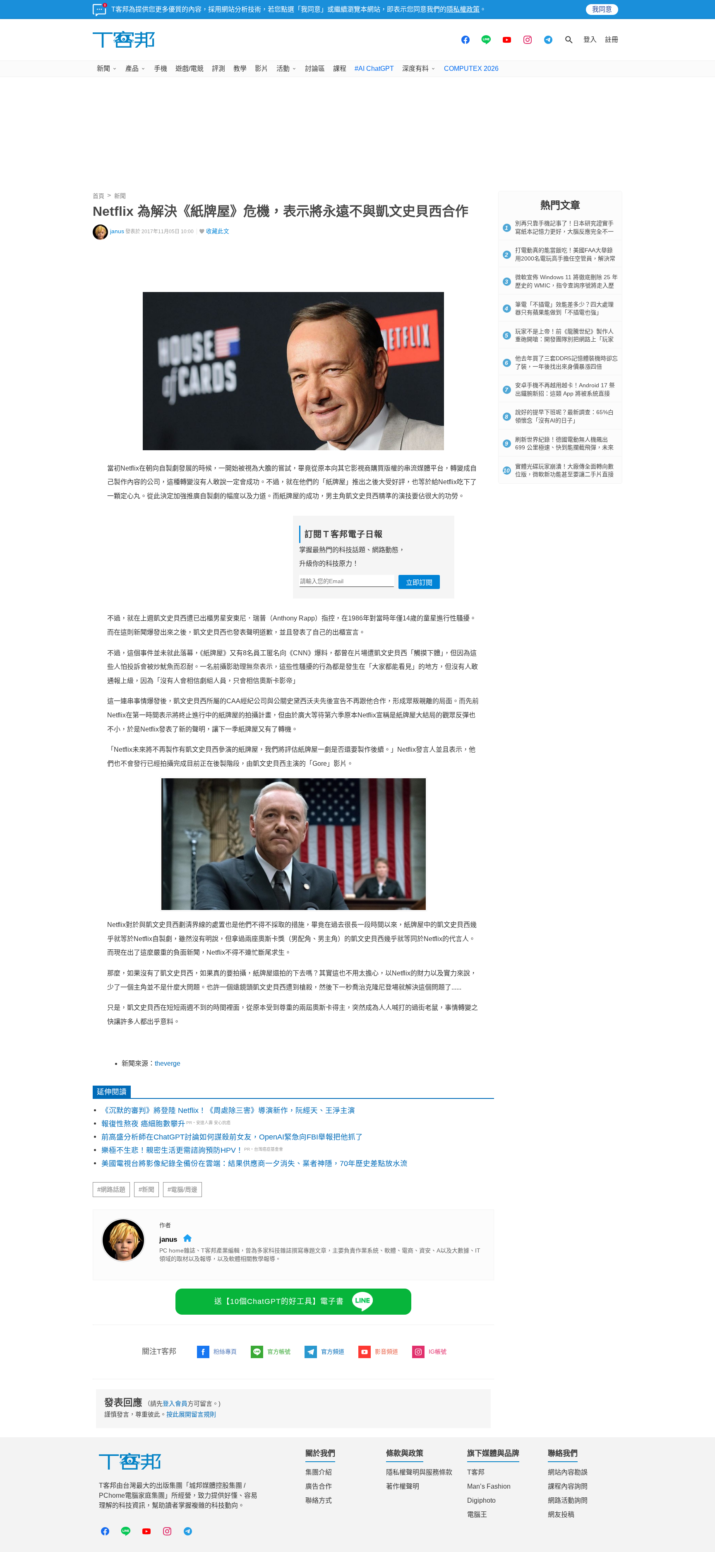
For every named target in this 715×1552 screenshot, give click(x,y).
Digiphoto (481, 1500)
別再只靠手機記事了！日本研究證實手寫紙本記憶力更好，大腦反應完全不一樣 (564, 231)
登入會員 (175, 1403)
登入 (590, 39)
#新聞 (146, 1189)
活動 (283, 68)
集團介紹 (318, 1472)
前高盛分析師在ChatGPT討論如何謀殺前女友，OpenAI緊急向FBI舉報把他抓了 (232, 1137)
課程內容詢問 (568, 1486)
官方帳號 (278, 1351)
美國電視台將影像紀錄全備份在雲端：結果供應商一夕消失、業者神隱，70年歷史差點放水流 (254, 1163)
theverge (167, 1063)
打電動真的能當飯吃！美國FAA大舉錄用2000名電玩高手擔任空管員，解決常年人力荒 (565, 258)
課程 (339, 68)
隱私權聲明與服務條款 (419, 1472)
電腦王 (477, 1514)
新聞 (103, 68)
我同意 (602, 9)
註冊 (611, 39)
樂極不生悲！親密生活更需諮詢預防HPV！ (172, 1150)
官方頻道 (332, 1351)
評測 (218, 68)
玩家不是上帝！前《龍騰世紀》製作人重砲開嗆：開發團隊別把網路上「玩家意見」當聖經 (564, 339)
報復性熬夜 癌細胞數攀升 (143, 1124)
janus (117, 231)
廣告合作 (318, 1486)
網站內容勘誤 (568, 1472)
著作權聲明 (402, 1486)
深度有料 (415, 68)
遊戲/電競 (189, 68)
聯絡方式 (318, 1500)
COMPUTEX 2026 (471, 68)
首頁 (98, 196)
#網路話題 (111, 1189)
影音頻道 (386, 1351)
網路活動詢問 (568, 1500)
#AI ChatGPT (374, 68)
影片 (261, 68)
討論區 (315, 68)
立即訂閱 (419, 582)
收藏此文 (217, 231)
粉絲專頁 (225, 1351)
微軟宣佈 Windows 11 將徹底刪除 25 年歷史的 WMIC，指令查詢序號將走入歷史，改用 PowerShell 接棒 (566, 285)
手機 (160, 68)
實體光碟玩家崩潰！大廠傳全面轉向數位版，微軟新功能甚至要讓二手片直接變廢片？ (564, 474)
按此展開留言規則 (191, 1414)
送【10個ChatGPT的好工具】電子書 (279, 1301)
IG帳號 (437, 1351)
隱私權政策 (463, 9)
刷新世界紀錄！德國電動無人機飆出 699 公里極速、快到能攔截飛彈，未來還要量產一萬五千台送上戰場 (564, 447)
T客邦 (476, 1472)
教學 (240, 68)
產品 (132, 68)
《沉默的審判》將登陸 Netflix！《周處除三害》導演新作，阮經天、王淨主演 (228, 1110)
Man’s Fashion (489, 1486)
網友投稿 (561, 1514)
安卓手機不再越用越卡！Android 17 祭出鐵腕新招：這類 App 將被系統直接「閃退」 (565, 393)
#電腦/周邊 (182, 1189)
